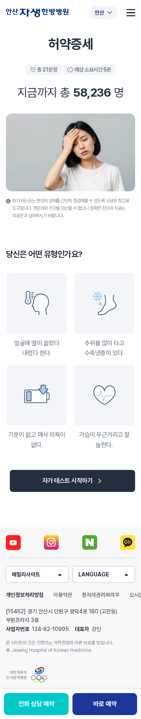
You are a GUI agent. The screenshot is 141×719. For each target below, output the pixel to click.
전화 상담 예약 (36, 704)
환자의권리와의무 (100, 595)
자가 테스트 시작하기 (67, 480)
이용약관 (62, 595)
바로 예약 (105, 704)
